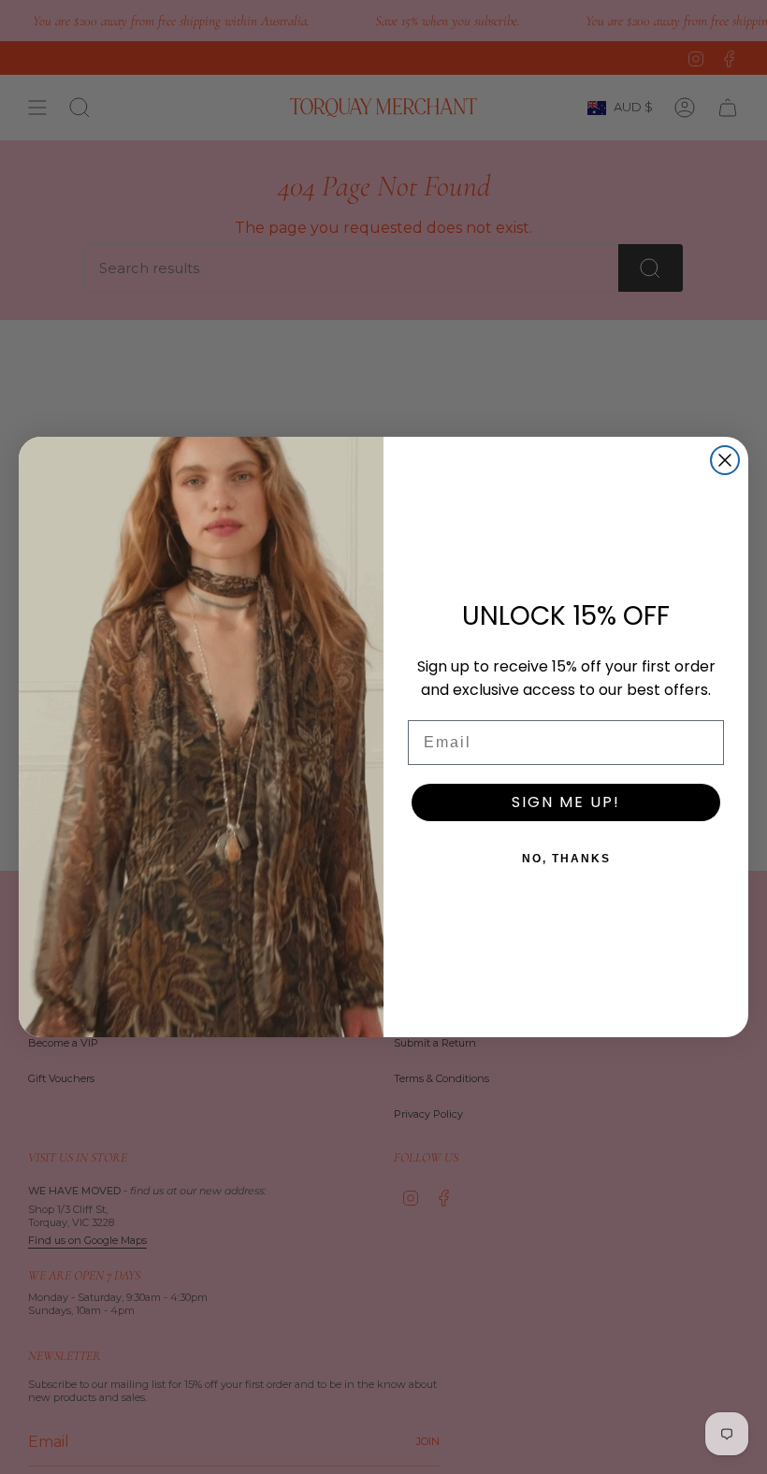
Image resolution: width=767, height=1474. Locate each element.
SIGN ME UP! (566, 802)
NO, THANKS (566, 858)
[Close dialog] (725, 460)
